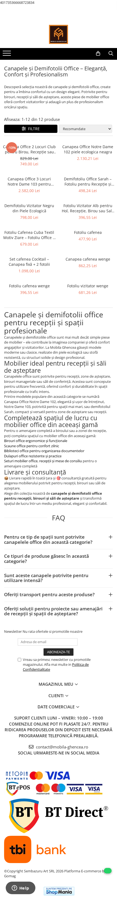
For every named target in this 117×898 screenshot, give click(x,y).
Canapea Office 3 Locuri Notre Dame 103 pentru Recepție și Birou (29, 181)
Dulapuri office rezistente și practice (32, 456)
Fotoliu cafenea (88, 232)
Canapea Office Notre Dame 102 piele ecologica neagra (87, 149)
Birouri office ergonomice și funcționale (35, 440)
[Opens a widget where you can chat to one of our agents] (20, 888)
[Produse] (7, 55)
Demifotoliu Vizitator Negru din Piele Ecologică (29, 208)
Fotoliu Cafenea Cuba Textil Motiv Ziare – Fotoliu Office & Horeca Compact (29, 235)
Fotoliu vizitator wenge (87, 285)
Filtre (33, 128)
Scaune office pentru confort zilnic (31, 445)
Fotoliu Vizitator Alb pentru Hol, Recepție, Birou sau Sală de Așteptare (88, 208)
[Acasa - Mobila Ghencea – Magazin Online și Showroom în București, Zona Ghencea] (58, 34)
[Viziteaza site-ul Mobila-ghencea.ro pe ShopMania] (59, 891)
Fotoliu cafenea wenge (29, 285)
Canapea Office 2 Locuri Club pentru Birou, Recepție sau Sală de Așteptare (29, 149)
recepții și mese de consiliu (61, 460)
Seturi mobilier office (21, 460)
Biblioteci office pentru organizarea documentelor (44, 450)
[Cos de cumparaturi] (98, 53)
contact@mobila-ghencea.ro (61, 747)
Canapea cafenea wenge (88, 259)
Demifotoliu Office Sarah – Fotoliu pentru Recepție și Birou (88, 181)
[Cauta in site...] (111, 53)
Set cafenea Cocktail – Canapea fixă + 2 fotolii (29, 261)
